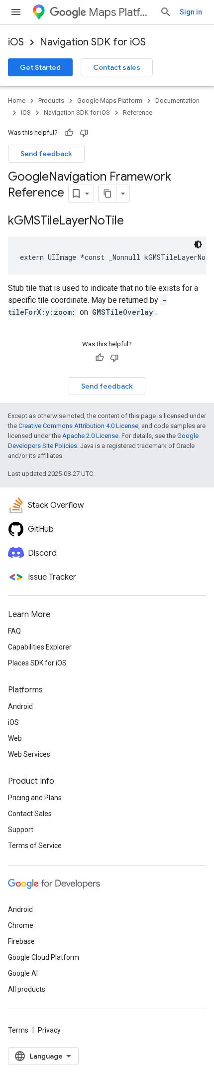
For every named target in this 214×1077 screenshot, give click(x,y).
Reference (137, 112)
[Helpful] (69, 132)
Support (20, 830)
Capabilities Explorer (40, 647)
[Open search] (166, 12)
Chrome (20, 925)
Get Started (40, 67)
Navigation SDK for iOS (93, 42)
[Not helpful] (84, 132)
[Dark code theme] (198, 244)
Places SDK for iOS (37, 663)
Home (16, 100)
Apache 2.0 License (90, 435)
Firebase (21, 941)
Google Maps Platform (109, 100)
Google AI (23, 973)
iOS (16, 42)
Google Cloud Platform (43, 957)
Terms (18, 1030)
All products (26, 989)
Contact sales (116, 67)
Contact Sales (30, 814)
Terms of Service (35, 846)
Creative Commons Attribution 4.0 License (78, 426)
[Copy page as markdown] (107, 193)
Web (15, 738)
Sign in (191, 12)
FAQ (14, 631)
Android (20, 706)
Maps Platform (120, 12)
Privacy (49, 1030)
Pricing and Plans (35, 798)
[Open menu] (16, 12)
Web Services (29, 754)
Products (51, 100)
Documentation (177, 100)
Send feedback (46, 153)
